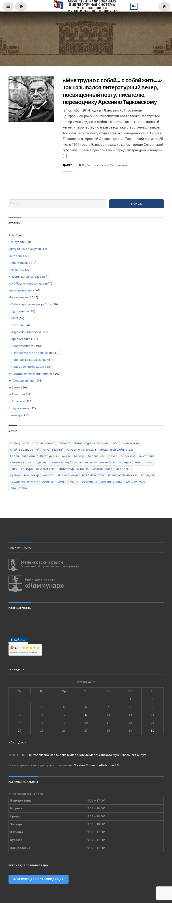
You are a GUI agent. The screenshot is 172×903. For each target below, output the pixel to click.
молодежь (123, 468)
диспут (43, 462)
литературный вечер (74, 468)
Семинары (16, 415)
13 (86, 714)
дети (31, 462)
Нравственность (23, 346)
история (125, 462)
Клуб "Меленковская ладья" (29, 283)
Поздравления (19, 408)
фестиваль (89, 481)
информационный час (100, 462)
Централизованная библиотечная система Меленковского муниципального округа (87, 755)
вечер (113, 456)
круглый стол (46, 468)
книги (13, 468)
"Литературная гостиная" (92, 443)
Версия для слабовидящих (40, 879)
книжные (17, 269)
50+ (115, 443)
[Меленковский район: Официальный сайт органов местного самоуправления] (86, 565)
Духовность (20, 311)
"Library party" (19, 443)
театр (74, 481)
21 (108, 722)
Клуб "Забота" (53, 449)
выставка (17, 462)
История (17, 325)
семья (62, 481)
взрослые (128, 456)
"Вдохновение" (43, 443)
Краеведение (20, 339)
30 (152, 730)
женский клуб (61, 462)
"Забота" (64, 443)
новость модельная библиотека (81, 475)
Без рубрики (17, 242)
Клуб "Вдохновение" (24, 449)
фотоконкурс (135, 481)
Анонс (13, 235)
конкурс (27, 468)
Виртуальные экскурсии (26, 249)
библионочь (96, 456)
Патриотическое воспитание (32, 352)
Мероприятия (118, 165)
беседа (79, 456)
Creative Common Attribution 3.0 (96, 765)
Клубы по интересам (95, 165)
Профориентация (23, 380)
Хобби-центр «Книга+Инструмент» (34, 456)
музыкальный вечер (24, 475)
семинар (48, 481)
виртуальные (20, 262)
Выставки (16, 255)
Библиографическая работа (31, 304)
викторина (146, 456)
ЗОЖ (14, 318)
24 (19, 730)
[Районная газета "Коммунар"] (86, 584)
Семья (16, 387)
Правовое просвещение (28, 366)
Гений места (130, 443)
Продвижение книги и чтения (32, 373)
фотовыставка (112, 481)
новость (49, 475)
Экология (18, 394)
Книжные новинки (21, 290)
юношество (18, 488)
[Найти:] (57, 203)
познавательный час (123, 475)
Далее (67, 165)
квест (139, 462)
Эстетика (18, 401)
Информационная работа (27, 276)
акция (66, 456)
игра (78, 462)
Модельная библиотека (116, 449)
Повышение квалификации (30, 359)
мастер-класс (102, 468)
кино (149, 462)
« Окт (12, 742)
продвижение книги (24, 481)
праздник (148, 475)
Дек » (22, 742)
